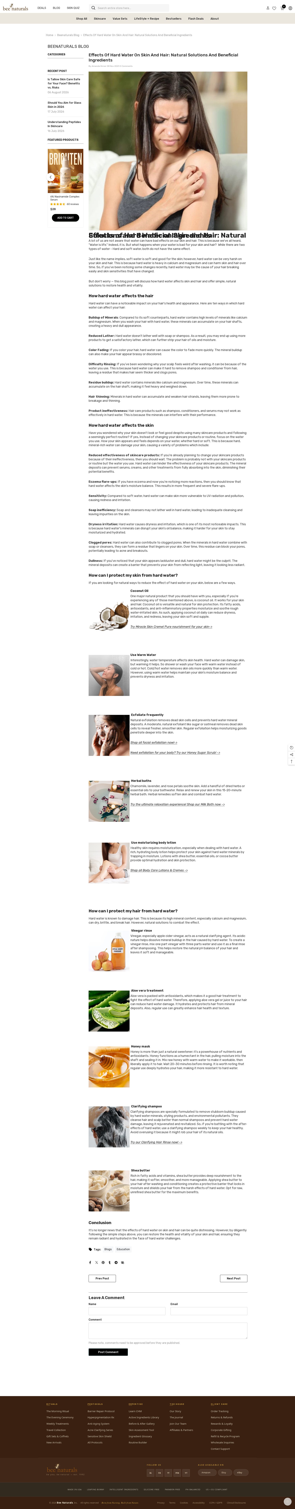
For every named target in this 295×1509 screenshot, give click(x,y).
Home (49, 35)
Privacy (161, 1502)
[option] (65, 189)
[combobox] (132, 8)
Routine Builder (138, 1442)
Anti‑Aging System (98, 1423)
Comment (95, 1319)
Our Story (175, 1411)
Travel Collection (56, 1430)
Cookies (184, 1502)
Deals (42, 8)
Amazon (207, 1472)
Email (174, 1304)
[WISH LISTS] (274, 8)
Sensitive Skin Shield (99, 1436)
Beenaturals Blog (68, 35)
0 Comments (126, 66)
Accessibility (199, 1502)
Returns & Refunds (222, 1417)
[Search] (129, 8)
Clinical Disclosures (236, 1502)
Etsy (225, 1472)
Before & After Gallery (142, 1423)
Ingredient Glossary (140, 1436)
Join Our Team (178, 1423)
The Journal (176, 1417)
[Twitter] (96, 1262)
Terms (172, 1502)
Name (92, 1304)
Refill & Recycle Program (225, 1436)
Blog (56, 8)
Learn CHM (135, 1411)
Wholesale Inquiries (222, 1442)
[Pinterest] (103, 1262)
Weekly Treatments (57, 1423)
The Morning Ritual (57, 1411)
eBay (240, 1472)
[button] (50, 177)
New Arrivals (53, 1442)
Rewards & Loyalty (222, 1423)
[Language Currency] (290, 8)
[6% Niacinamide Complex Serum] (65, 171)
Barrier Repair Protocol (101, 1411)
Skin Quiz (73, 8)
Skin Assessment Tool (141, 1430)
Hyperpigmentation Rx (101, 1417)
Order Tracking (219, 1411)
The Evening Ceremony (60, 1417)
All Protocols (95, 1442)
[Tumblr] (109, 1262)
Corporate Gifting (221, 1430)
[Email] (122, 1262)
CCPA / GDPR (215, 1502)
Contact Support (220, 1448)
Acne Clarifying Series (100, 1430)
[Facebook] (90, 1262)
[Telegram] (116, 1262)
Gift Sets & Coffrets (57, 1436)
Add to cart (65, 217)
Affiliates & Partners (181, 1430)
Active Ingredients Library (144, 1417)
